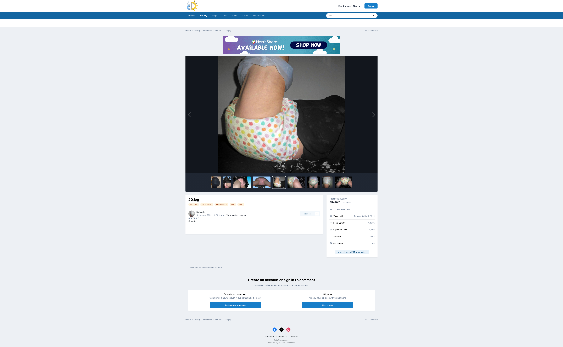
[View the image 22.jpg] (242, 182)
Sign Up (371, 6)
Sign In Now (327, 305)
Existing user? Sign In (349, 6)
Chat (225, 15)
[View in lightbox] (281, 114)
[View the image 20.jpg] (279, 182)
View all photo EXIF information (352, 252)
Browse (191, 15)
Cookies (294, 336)
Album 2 (334, 201)
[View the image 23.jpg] (227, 182)
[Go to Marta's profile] (191, 214)
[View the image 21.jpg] (262, 182)
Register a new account (235, 305)
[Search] (374, 15)
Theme (269, 336)
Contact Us (282, 336)
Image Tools (365, 168)
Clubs (245, 15)
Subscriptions (259, 15)
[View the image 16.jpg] (343, 182)
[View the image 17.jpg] (327, 182)
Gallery (203, 15)
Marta (202, 212)
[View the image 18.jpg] (313, 182)
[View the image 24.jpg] (216, 182)
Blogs (214, 15)
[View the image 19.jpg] (296, 182)
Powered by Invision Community (281, 343)
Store (234, 15)
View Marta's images (236, 215)
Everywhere (362, 15)
